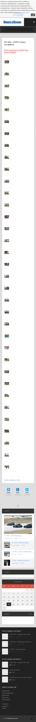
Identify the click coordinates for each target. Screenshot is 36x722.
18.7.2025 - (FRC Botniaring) (20, 542)
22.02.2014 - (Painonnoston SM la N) (20, 642)
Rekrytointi (5, 697)
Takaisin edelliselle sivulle (12, 480)
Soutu (14, 554)
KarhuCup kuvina (15, 670)
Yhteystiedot (6, 699)
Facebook (5, 704)
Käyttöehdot (6, 691)
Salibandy (16, 563)
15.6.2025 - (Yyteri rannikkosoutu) (22, 551)
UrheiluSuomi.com (12, 718)
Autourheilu (9, 538)
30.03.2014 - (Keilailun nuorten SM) (20, 634)
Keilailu (13, 637)
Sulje (33, 14)
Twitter (4, 708)
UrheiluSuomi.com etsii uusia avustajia (21, 677)
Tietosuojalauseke (7, 693)
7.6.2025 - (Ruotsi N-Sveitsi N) (21, 560)
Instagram (5, 706)
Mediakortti (5, 695)
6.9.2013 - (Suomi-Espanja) (17, 649)
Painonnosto (14, 644)
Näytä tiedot (25, 12)
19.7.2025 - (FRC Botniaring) (12, 536)
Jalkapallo (14, 652)
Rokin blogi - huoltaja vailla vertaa (19, 662)
